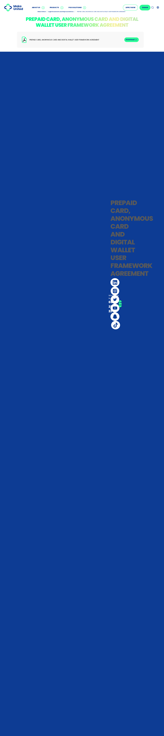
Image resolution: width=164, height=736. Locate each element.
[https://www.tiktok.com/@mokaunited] (115, 325)
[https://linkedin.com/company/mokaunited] (114, 282)
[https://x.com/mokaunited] (114, 299)
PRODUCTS (54, 7)
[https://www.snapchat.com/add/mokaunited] (114, 316)
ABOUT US (36, 7)
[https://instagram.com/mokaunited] (114, 291)
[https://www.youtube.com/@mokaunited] (114, 308)
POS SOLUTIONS (75, 7)
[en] (13, 7)
